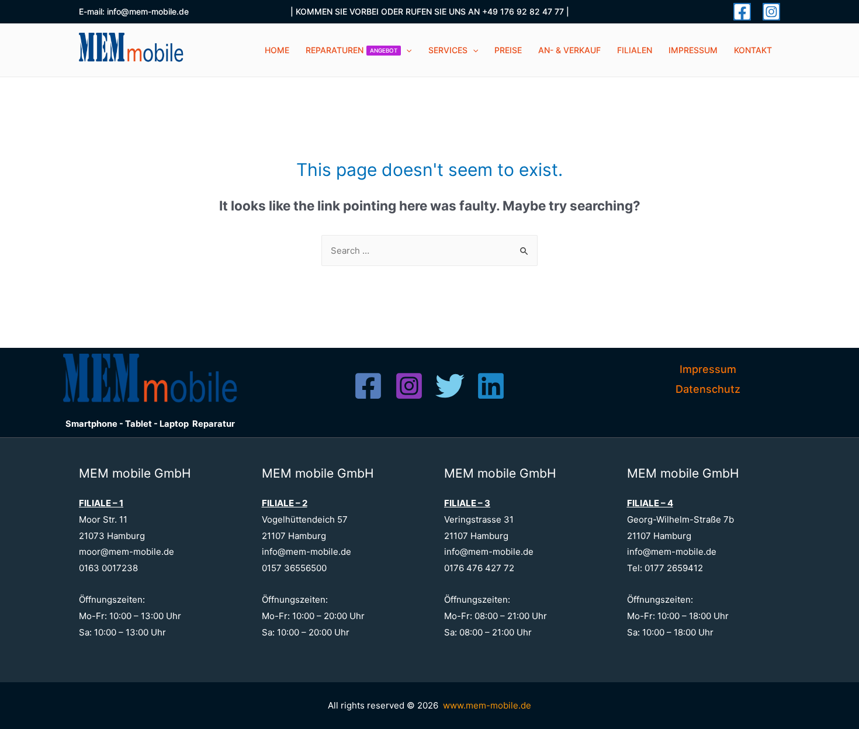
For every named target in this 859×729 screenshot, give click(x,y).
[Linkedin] (490, 385)
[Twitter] (449, 385)
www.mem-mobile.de (487, 705)
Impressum (708, 369)
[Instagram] (771, 11)
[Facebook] (742, 11)
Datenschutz (708, 389)
